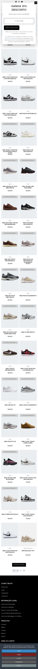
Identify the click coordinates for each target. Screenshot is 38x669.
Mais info (19, 665)
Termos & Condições (7, 607)
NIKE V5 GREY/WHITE (28, 332)
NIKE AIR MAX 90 (10, 405)
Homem (3, 624)
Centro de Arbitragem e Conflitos (11, 616)
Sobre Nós (4, 587)
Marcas (3, 633)
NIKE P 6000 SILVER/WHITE (28, 405)
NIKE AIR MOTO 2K (10, 441)
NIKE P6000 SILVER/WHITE (28, 295)
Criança (3, 630)
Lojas (2, 590)
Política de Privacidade (8, 604)
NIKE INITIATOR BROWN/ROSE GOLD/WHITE (28, 261)
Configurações (19, 662)
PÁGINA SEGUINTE (19, 564)
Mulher (3, 627)
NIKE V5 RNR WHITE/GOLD (10, 514)
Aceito (19, 651)
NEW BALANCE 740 (28, 550)
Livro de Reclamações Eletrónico (11, 613)
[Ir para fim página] (24, 570)
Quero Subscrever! (11, 27)
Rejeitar (19, 654)
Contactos (4, 596)
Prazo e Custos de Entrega (9, 610)
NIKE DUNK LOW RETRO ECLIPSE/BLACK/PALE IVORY (9, 151)
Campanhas (4, 593)
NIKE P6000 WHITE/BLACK (28, 113)
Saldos (3, 636)
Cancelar (19, 658)
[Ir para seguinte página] (20, 570)
